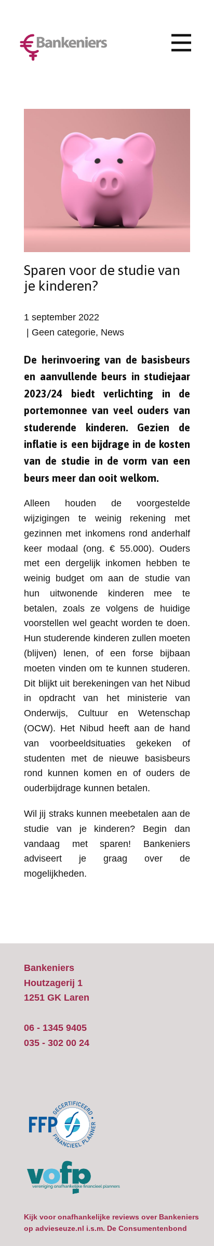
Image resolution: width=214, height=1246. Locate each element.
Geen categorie (64, 332)
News (112, 332)
